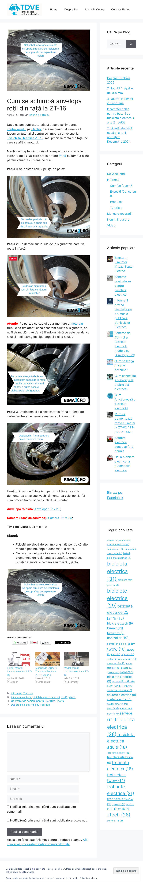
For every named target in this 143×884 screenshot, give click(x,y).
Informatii (16, 693)
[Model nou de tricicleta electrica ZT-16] (76, 659)
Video (111, 225)
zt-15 (112, 808)
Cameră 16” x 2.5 (60, 518)
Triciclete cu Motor (118, 752)
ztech (72, 697)
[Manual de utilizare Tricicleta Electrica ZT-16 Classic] (47, 659)
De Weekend (116, 174)
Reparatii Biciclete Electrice (120, 676)
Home (53, 9)
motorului (77, 323)
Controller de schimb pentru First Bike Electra (37, 700)
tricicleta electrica (21, 697)
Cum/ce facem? (121, 185)
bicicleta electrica (117, 571)
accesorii (112, 540)
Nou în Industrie (118, 219)
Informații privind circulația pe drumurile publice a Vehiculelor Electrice (123, 314)
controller (118, 638)
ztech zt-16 (115, 820)
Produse (116, 202)
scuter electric (119, 699)
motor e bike (116, 663)
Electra (36, 129)
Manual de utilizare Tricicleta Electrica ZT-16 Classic (46, 671)
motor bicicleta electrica (121, 659)
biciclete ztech (120, 623)
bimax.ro (115, 633)
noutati (126, 668)
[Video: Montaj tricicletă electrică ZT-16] (19, 659)
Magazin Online (94, 9)
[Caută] (131, 44)
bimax (115, 628)
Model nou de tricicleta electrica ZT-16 (76, 671)
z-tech (119, 804)
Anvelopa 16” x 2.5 (47, 509)
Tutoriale (28, 693)
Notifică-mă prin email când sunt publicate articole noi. (48, 820)
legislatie (127, 654)
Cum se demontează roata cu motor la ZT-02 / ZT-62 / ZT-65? (125, 423)
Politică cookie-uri (88, 878)
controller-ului (16, 129)
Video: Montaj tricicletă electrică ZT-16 (19, 671)
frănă (62, 156)
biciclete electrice (117, 598)
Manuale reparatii (119, 213)
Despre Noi (71, 9)
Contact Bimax (120, 9)
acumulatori (115, 549)
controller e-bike (118, 643)
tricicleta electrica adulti (46, 697)
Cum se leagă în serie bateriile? (124, 365)
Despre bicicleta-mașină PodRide (30, 704)
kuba (115, 654)
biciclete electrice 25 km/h (120, 612)
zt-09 (130, 805)
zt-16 (64, 697)
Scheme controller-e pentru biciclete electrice (123, 285)
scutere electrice (121, 695)
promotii (113, 672)
